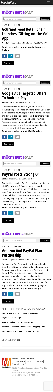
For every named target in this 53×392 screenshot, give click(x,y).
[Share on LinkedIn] (10, 56)
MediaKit (30, 359)
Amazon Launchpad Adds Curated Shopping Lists (23, 327)
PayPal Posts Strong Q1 (12, 318)
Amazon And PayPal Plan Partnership (18, 322)
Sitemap (39, 361)
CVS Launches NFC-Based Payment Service (20, 331)
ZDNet (5, 179)
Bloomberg (7, 260)
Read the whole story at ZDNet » (19, 207)
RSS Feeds (30, 361)
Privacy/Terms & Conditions (22, 364)
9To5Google (7, 102)
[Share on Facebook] (4, 56)
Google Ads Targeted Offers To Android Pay (21, 313)
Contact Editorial (18, 361)
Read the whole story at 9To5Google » (22, 131)
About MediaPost (18, 359)
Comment (8, 63)
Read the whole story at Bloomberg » (21, 288)
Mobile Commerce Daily (12, 43)
